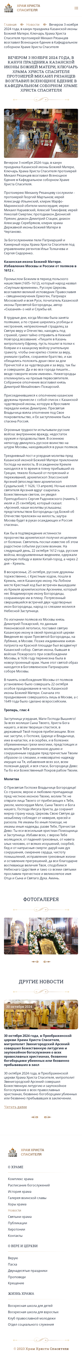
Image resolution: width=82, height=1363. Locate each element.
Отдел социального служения (31, 1324)
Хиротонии (16, 1229)
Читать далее (15, 1107)
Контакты (15, 1235)
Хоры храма (17, 1204)
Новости (14, 1210)
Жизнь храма (21, 1293)
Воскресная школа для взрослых (33, 1312)
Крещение (16, 1283)
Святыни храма (20, 1216)
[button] (48, 1117)
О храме (15, 1167)
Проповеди (17, 1277)
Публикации (17, 1223)
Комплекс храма (20, 1179)
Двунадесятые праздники (27, 1270)
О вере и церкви (23, 1246)
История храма (19, 1191)
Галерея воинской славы (27, 1198)
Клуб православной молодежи (32, 1318)
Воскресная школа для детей (30, 1305)
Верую (13, 1258)
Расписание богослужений (29, 1185)
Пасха (12, 1264)
